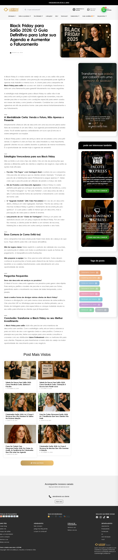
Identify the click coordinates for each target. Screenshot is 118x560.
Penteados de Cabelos (90, 299)
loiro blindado (105, 537)
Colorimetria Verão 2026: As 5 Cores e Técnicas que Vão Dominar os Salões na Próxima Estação (19, 417)
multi (103, 539)
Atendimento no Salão (90, 305)
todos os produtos (24, 16)
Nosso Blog (3, 526)
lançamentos (101, 16)
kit (102, 534)
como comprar (5, 537)
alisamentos (105, 526)
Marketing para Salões (90, 278)
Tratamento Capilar (89, 288)
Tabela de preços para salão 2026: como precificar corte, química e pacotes (18, 385)
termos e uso (4, 539)
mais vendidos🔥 (87, 16)
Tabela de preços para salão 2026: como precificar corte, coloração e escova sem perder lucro (52, 385)
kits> (56, 16)
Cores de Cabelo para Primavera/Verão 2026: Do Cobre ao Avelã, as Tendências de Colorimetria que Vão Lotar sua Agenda (19, 449)
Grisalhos (101, 310)
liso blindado (37, 16)
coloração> (49, 16)
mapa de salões (5, 531)
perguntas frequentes (40, 529)
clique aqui (59, 501)
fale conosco (38, 526)
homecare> (64, 16)
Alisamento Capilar (89, 294)
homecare (104, 531)
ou (80, 8)
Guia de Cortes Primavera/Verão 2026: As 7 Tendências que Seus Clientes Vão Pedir (53, 417)
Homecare (86, 310)
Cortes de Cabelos (89, 283)
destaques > (12, 16)
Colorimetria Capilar (89, 272)
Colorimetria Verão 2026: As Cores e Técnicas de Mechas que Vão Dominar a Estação (53, 448)
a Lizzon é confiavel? (40, 531)
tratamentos (74, 16)
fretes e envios (4, 542)
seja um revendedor (6, 534)
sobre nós (3, 529)
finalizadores (105, 529)
